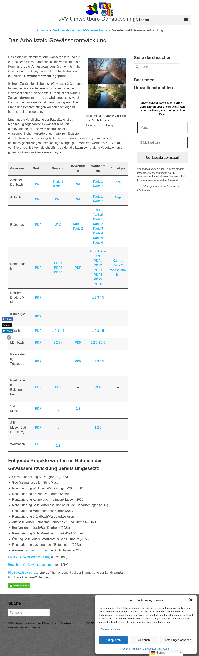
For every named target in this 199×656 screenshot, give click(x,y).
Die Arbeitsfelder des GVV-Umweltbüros (79, 30)
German (161, 652)
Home (43, 30)
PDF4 (98, 274)
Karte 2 (58, 186)
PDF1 (58, 263)
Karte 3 (98, 228)
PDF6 (98, 284)
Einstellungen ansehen (176, 640)
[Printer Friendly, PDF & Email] (19, 585)
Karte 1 (58, 181)
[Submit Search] (137, 66)
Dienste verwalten (110, 629)
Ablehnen (144, 640)
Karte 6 (98, 242)
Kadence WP (34, 628)
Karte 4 (98, 233)
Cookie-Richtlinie (131, 648)
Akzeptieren (113, 640)
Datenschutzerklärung (158, 172)
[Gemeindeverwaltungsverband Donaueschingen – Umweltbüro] (99, 9)
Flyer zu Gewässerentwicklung (29, 557)
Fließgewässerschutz (23, 572)
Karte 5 (98, 238)
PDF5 (98, 279)
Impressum (163, 648)
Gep (118, 197)
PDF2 (58, 267)
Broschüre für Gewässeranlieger (30, 564)
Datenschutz (149, 648)
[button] (191, 600)
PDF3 (58, 272)
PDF (38, 183)
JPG (58, 224)
